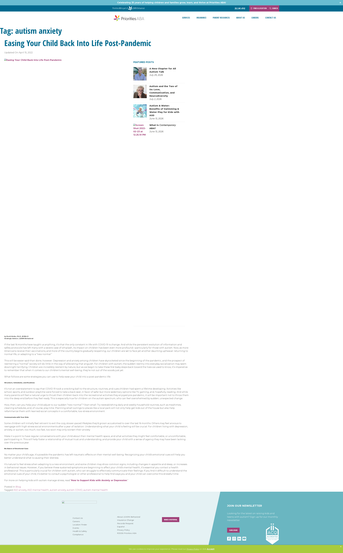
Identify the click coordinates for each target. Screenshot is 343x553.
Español (120, 527)
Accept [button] (210, 549)
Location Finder (80, 525)
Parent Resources (221, 17)
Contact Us (270, 17)
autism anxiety (58, 490)
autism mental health (95, 490)
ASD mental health (38, 490)
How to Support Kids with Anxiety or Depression (99, 480)
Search (275, 8)
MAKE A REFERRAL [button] (170, 519)
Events (76, 528)
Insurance (201, 17)
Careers (255, 17)
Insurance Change (125, 520)
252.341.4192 (240, 8)
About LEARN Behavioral (128, 517)
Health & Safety (80, 531)
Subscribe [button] (233, 530)
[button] (341, 546)
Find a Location (260, 8)
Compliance (78, 534)
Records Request (125, 523)
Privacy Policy (123, 530)
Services (186, 17)
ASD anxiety (19, 490)
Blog (18, 487)
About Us (240, 17)
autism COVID (74, 490)
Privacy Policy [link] (193, 549)
